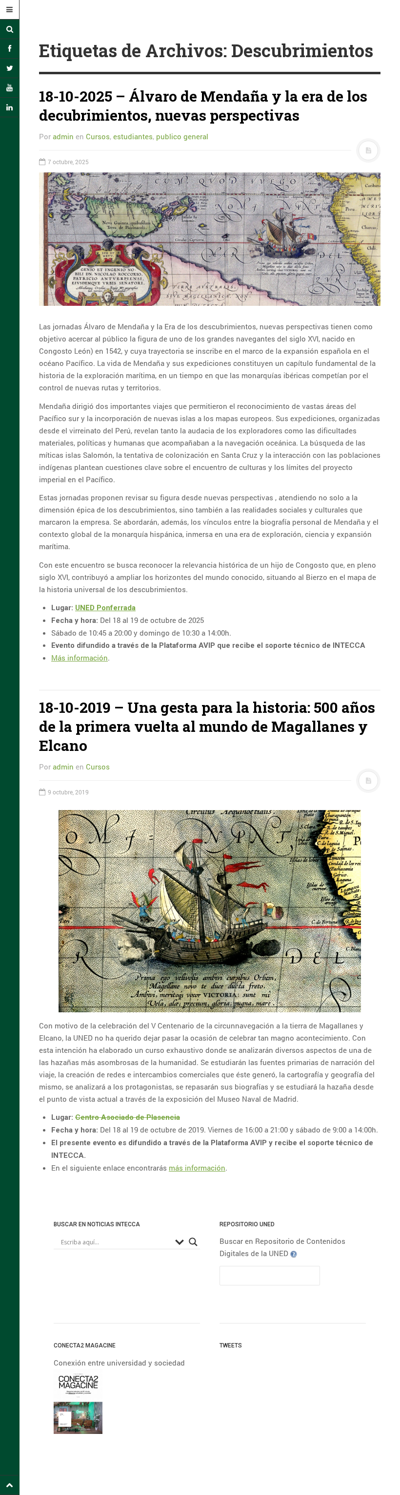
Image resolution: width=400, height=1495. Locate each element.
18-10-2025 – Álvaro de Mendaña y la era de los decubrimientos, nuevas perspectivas (203, 105)
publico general (182, 136)
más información (197, 1168)
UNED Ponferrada (105, 607)
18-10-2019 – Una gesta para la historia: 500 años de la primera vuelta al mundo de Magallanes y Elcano (207, 726)
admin (63, 136)
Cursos (98, 136)
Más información (79, 657)
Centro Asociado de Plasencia (127, 1117)
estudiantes (133, 136)
